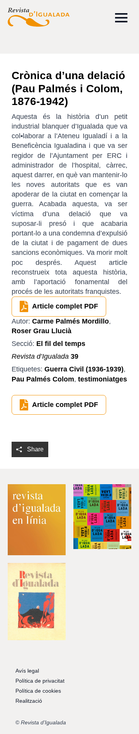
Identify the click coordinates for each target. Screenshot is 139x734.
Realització (28, 701)
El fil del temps (60, 344)
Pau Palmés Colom (43, 379)
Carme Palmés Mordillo (70, 321)
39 (45, 356)
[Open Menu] (121, 18)
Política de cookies (38, 691)
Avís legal (27, 671)
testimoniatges (102, 379)
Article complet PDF (65, 306)
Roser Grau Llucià (41, 331)
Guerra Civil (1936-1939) (84, 369)
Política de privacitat (39, 681)
